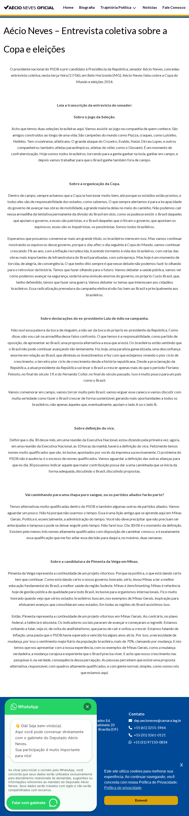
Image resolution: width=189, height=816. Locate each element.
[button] (87, 707)
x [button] (181, 764)
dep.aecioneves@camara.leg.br (157, 720)
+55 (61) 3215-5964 (150, 728)
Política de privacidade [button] (123, 788)
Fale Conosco (174, 7)
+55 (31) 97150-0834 (150, 742)
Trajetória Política (115, 7)
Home (68, 7)
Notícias (150, 7)
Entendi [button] (141, 800)
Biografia (87, 7)
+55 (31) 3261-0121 (150, 735)
